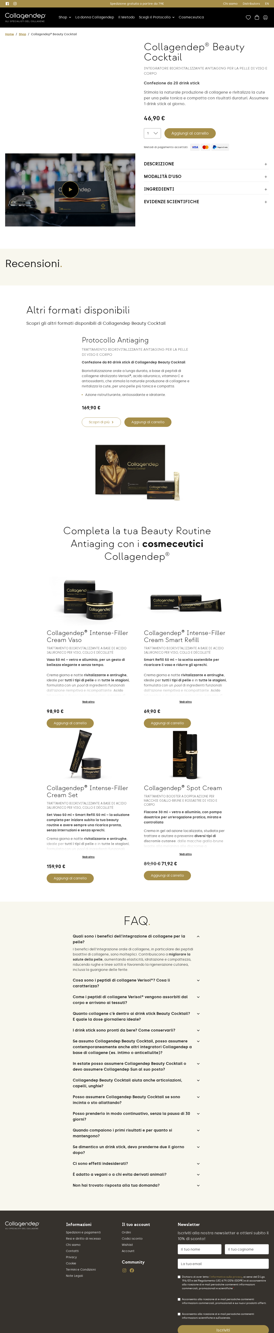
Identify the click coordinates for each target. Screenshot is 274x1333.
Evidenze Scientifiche (171, 202)
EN (267, 4)
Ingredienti (159, 189)
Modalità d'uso (162, 176)
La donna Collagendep (94, 17)
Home (9, 34)
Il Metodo (126, 17)
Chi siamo (230, 4)
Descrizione (159, 164)
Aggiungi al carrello (190, 133)
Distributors (251, 4)
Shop (63, 17)
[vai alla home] (25, 17)
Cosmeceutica (191, 17)
